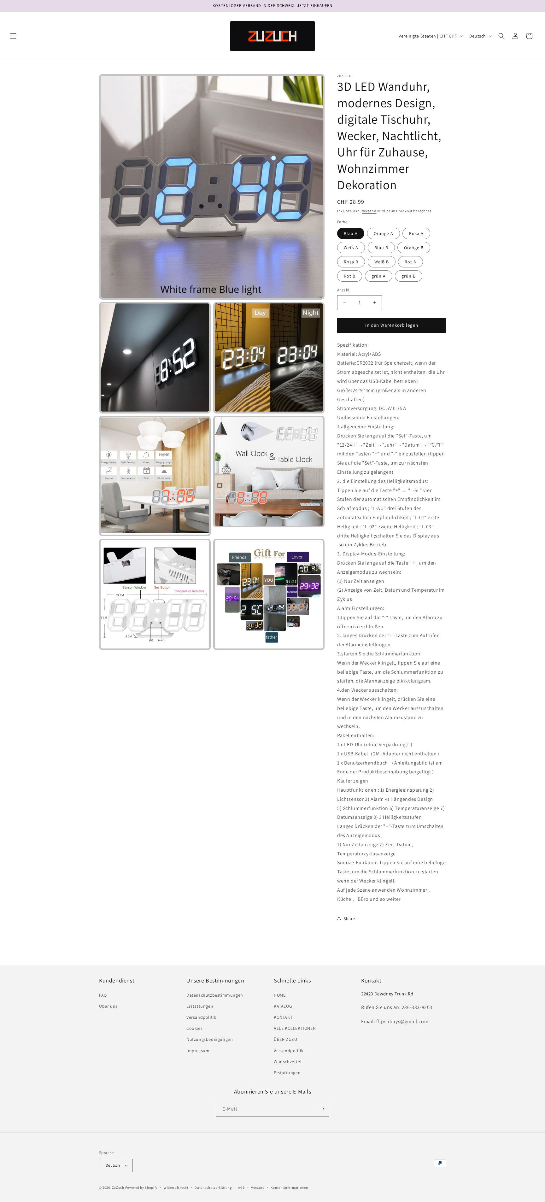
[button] (13, 36)
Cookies (194, 1028)
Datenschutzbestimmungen (214, 995)
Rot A (410, 262)
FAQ (103, 995)
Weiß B (381, 262)
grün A (379, 276)
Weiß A (351, 247)
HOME (279, 995)
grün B (408, 276)
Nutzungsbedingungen (209, 1039)
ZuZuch (118, 1187)
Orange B (414, 247)
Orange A (383, 233)
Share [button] (349, 918)
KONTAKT (283, 1017)
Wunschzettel (288, 1061)
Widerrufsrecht (176, 1187)
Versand (369, 210)
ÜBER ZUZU (285, 1039)
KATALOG (283, 1006)
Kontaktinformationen (289, 1187)
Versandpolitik (201, 1017)
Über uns (108, 1006)
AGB (241, 1187)
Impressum (197, 1050)
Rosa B (351, 262)
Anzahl (343, 290)
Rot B (349, 276)
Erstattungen (199, 1006)
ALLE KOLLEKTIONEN (295, 1028)
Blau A (351, 233)
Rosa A (416, 233)
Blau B (381, 247)
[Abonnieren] (322, 1109)
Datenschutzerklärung (213, 1187)
